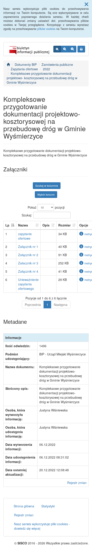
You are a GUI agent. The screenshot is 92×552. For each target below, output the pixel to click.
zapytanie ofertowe (25, 236)
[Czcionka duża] (72, 49)
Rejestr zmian (77, 482)
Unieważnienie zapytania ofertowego (28, 284)
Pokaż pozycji (46, 207)
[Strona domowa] (8, 64)
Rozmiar (64, 225)
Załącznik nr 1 (28, 246)
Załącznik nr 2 (28, 255)
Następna (60, 304)
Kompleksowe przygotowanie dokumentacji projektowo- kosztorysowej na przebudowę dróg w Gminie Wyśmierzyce (42, 78)
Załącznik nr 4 (28, 271)
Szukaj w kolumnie (46, 185)
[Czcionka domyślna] (57, 49)
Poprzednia (33, 304)
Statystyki (48, 506)
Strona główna (24, 506)
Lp (7, 225)
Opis (46, 225)
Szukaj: (27, 215)
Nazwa (23, 225)
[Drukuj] (81, 49)
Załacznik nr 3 (28, 263)
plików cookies (46, 29)
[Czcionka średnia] (65, 49)
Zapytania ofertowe (24, 69)
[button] (86, 4)
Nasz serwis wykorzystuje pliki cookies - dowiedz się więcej (42, 526)
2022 (46, 69)
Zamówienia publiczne (57, 64)
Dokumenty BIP (26, 64)
